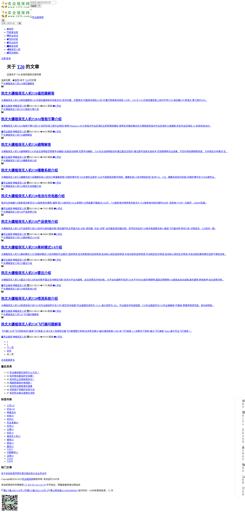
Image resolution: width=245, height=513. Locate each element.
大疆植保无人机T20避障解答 (26, 144)
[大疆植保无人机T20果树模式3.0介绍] (20, 237)
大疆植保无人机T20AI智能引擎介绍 (31, 119)
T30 (10, 461)
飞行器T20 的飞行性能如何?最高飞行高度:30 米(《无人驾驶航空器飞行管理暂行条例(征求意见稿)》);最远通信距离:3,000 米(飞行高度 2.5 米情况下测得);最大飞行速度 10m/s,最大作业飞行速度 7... (96, 331)
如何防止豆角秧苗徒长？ (22, 379)
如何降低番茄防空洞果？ (22, 376)
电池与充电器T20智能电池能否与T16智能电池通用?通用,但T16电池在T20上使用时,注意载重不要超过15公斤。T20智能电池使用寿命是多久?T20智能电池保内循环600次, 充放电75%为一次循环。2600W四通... (104, 203)
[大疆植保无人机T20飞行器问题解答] (20, 314)
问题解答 (12, 452)
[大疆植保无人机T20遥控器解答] (17, 83)
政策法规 (13, 32)
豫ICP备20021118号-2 (37, 490)
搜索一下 (36, 6)
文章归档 (23, 473)
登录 (8, 58)
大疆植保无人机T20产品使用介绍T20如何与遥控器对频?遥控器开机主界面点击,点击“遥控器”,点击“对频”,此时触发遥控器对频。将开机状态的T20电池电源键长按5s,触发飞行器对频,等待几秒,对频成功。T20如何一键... (108, 228)
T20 (21, 66)
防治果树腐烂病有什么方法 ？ (25, 372)
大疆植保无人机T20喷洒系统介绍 (29, 298)
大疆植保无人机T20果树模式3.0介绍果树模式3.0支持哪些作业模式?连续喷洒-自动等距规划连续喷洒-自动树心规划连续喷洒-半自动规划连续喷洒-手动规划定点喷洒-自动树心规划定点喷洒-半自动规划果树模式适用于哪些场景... (113, 254)
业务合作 (42, 473)
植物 (10, 439)
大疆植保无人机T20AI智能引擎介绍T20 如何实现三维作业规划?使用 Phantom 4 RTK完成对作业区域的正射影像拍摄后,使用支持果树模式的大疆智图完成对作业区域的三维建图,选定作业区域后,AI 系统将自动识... (106, 126)
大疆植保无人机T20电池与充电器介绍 (33, 196)
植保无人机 (14, 49)
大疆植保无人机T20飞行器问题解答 (31, 324)
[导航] (31, 9)
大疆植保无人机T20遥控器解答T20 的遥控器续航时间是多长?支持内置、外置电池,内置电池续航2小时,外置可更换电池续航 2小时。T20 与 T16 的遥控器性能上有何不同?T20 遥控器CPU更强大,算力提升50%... (104, 100)
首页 (11, 29)
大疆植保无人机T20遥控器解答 (27, 93)
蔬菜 (10, 443)
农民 (10, 433)
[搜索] (3, 20)
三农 (11, 405)
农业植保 (7, 106)
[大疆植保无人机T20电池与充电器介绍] (21, 186)
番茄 (10, 446)
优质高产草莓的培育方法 (22, 389)
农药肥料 (13, 53)
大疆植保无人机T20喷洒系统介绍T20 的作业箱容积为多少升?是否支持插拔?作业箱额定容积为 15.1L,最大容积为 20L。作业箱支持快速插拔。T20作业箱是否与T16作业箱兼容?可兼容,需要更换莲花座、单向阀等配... (107, 305)
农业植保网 (27, 479)
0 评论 (58, 106)
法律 (10, 456)
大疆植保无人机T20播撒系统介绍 (29, 170)
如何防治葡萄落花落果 (21, 386)
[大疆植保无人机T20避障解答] (16, 135)
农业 (11, 409)
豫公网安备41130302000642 (63, 490)
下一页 (10, 347)
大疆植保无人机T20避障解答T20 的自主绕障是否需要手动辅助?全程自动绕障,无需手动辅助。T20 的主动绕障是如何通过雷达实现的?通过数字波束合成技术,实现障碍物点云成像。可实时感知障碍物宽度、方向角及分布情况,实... (114, 151)
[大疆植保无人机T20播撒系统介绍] (19, 160)
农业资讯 (13, 36)
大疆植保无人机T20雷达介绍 (26, 273)
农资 (10, 426)
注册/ (3, 58)
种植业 (11, 412)
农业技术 (13, 42)
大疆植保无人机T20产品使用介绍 (29, 222)
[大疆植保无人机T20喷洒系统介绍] (19, 289)
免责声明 (14, 473)
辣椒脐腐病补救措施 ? (21, 383)
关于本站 (5, 473)
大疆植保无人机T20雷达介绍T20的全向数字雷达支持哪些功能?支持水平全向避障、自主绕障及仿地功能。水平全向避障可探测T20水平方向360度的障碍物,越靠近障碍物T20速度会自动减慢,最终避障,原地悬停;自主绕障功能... (112, 280)
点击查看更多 (8, 360)
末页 (9, 351)
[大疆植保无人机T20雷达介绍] (16, 263)
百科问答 (13, 39)
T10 (10, 458)
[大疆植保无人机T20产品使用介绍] (19, 212)
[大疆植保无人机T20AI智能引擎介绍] (20, 109)
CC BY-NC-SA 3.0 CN (35, 485)
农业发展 (12, 422)
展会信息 (13, 46)
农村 (10, 419)
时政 (10, 416)
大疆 (10, 429)
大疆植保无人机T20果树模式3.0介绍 (31, 247)
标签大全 (32, 473)
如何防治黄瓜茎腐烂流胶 (22, 393)
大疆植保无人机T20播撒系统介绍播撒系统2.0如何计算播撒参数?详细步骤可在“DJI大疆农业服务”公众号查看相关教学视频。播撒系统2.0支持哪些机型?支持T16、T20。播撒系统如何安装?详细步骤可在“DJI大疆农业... (108, 177)
